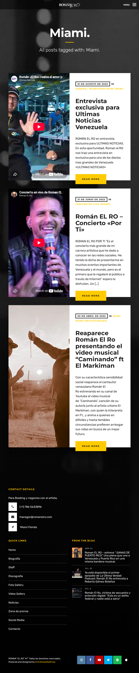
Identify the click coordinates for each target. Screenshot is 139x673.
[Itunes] (126, 660)
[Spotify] (117, 660)
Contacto (14, 628)
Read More (91, 179)
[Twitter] (108, 660)
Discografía (15, 576)
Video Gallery (16, 593)
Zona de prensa (18, 611)
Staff (11, 567)
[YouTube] (99, 660)
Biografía (14, 558)
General (81, 88)
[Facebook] (90, 660)
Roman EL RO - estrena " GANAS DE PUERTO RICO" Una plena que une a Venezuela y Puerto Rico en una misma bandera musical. (107, 557)
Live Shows (101, 204)
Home (12, 549)
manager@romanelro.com (35, 517)
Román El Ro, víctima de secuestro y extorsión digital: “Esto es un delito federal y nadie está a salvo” (108, 595)
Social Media (16, 620)
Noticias (13, 602)
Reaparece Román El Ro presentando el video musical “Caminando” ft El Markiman (99, 349)
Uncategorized (95, 320)
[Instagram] (81, 660)
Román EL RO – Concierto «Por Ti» (99, 223)
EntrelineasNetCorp (45, 662)
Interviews (97, 88)
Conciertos (83, 204)
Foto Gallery (16, 585)
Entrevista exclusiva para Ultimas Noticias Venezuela (97, 114)
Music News (114, 88)
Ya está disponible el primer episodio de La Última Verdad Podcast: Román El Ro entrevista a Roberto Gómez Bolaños (106, 577)
